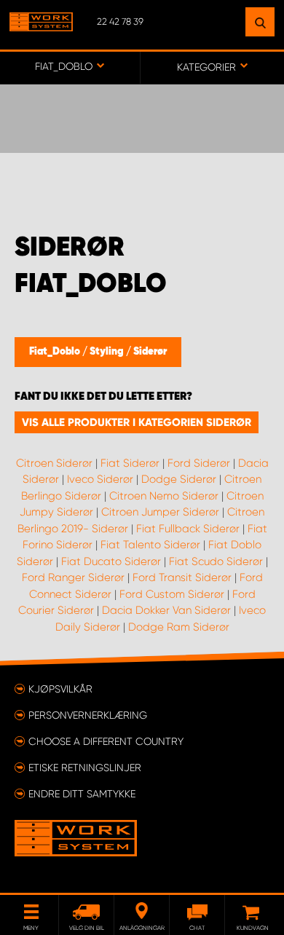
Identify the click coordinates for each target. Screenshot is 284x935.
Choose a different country (106, 741)
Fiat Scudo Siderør (216, 561)
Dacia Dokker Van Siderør (166, 610)
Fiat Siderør (129, 463)
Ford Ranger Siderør (73, 577)
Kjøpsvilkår (60, 689)
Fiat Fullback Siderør (188, 528)
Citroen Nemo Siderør (163, 495)
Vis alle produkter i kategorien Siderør (136, 422)
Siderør (150, 352)
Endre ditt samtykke (81, 794)
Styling (108, 352)
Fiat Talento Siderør (150, 544)
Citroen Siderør (54, 463)
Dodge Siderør (178, 479)
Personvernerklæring (87, 715)
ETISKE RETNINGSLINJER (84, 767)
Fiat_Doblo (55, 352)
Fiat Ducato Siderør (111, 561)
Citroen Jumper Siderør (160, 511)
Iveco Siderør (100, 479)
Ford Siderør (198, 463)
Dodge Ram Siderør (178, 627)
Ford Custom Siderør (171, 594)
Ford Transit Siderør (182, 577)
